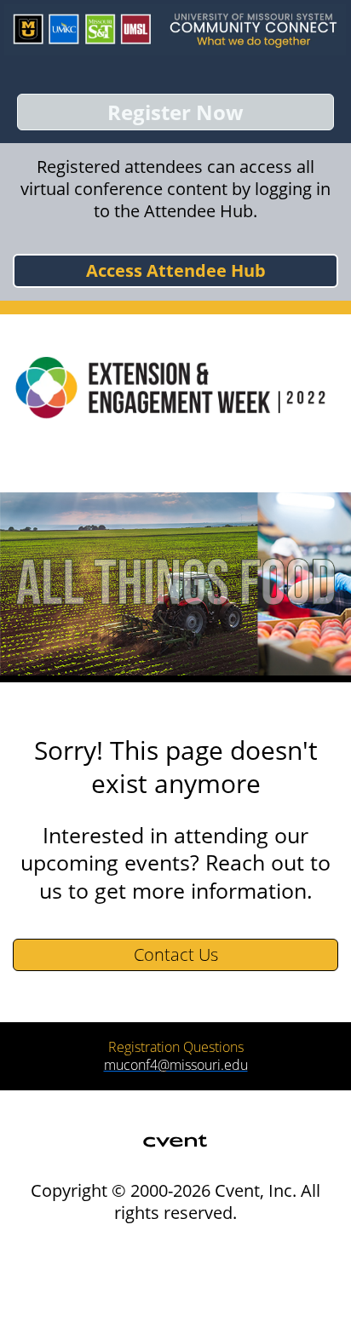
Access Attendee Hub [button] (176, 270)
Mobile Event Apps (74, 1265)
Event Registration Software (100, 1285)
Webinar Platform (71, 1304)
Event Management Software (103, 1246)
